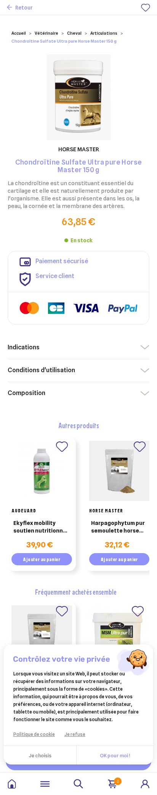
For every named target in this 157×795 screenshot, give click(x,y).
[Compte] (145, 783)
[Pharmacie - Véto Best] (12, 784)
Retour (24, 8)
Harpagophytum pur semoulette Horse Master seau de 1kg (118, 527)
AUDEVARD (23, 510)
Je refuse (74, 734)
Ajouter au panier (41, 559)
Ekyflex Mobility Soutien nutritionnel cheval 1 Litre (40, 527)
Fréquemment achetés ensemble (76, 591)
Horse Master (106, 510)
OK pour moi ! (115, 755)
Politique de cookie (34, 734)
